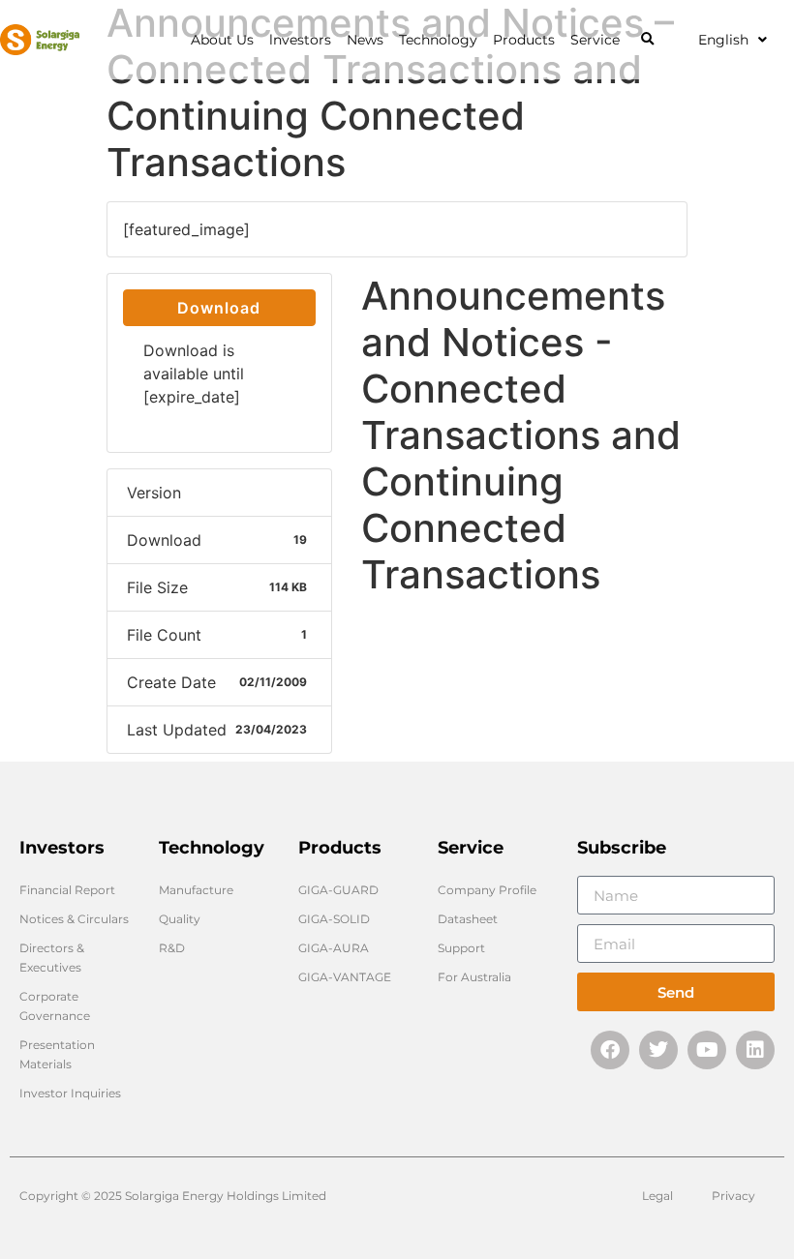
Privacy (733, 1195)
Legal (657, 1195)
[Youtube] (706, 1050)
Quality (179, 919)
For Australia (474, 977)
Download (218, 307)
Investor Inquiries (70, 1093)
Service (595, 39)
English (723, 39)
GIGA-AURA (333, 948)
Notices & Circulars (74, 919)
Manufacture (196, 890)
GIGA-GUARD (338, 890)
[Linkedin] (755, 1050)
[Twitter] (658, 1050)
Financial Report (67, 890)
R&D (172, 948)
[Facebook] (610, 1050)
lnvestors (300, 39)
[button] (647, 40)
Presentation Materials (57, 1054)
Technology (438, 39)
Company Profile (487, 890)
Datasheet (468, 919)
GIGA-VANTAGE (344, 977)
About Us (222, 39)
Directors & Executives (51, 957)
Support (461, 948)
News (365, 39)
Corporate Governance (54, 1006)
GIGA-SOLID (334, 919)
